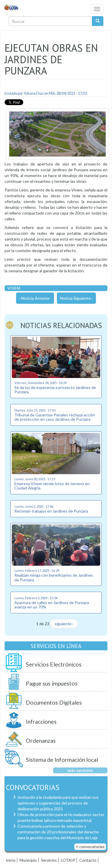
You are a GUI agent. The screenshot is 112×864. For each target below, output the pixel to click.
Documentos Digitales (54, 702)
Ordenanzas (41, 740)
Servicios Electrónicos (54, 664)
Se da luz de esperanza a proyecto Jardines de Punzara (55, 389)
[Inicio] (11, 7)
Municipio (28, 860)
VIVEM (13, 288)
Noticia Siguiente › (76, 298)
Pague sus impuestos (52, 683)
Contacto (87, 860)
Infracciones (41, 721)
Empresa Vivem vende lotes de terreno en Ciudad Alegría (52, 485)
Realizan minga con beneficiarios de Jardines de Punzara (53, 577)
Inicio (11, 860)
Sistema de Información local (62, 759)
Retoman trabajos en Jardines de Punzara (51, 511)
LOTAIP (68, 860)
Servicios (49, 860)
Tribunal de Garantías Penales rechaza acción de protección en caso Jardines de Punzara (54, 417)
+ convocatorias (90, 846)
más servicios (80, 770)
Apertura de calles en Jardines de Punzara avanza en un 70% (51, 604)
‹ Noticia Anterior (34, 298)
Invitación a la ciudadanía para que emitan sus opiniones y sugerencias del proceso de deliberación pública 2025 (58, 803)
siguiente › (64, 623)
